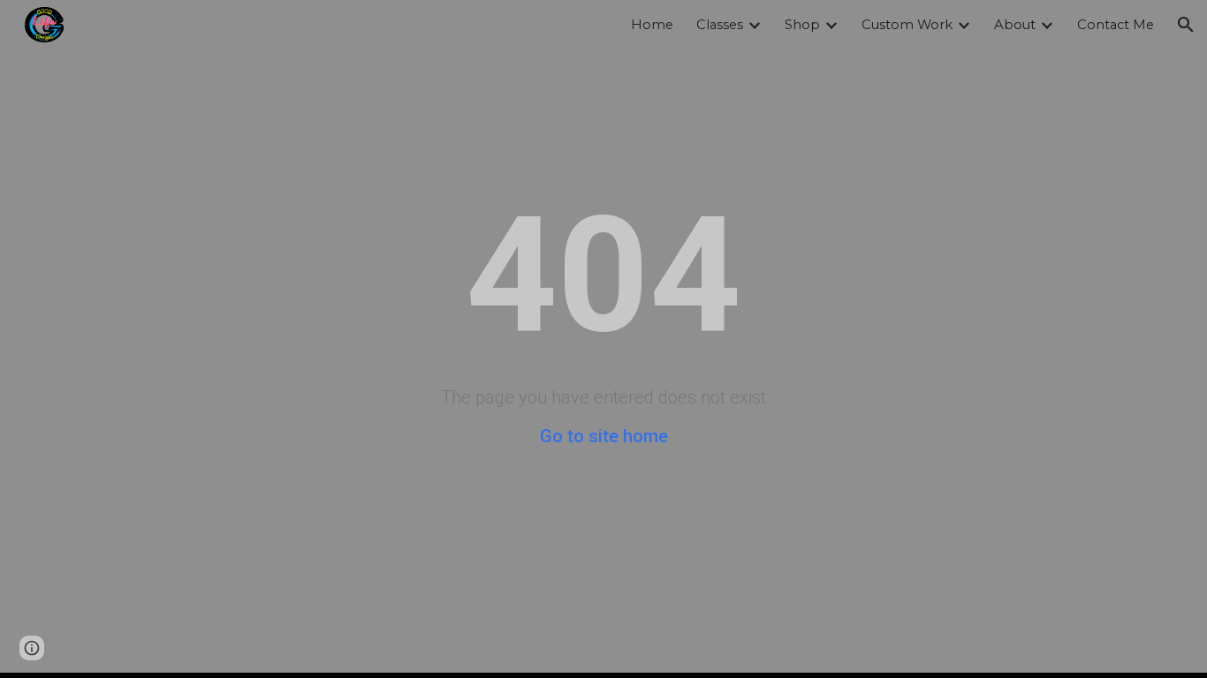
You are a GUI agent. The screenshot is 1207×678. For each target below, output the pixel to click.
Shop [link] (802, 25)
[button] (1186, 25)
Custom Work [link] (907, 25)
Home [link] (652, 25)
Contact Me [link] (1115, 25)
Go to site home (604, 436)
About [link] (1015, 25)
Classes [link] (719, 25)
